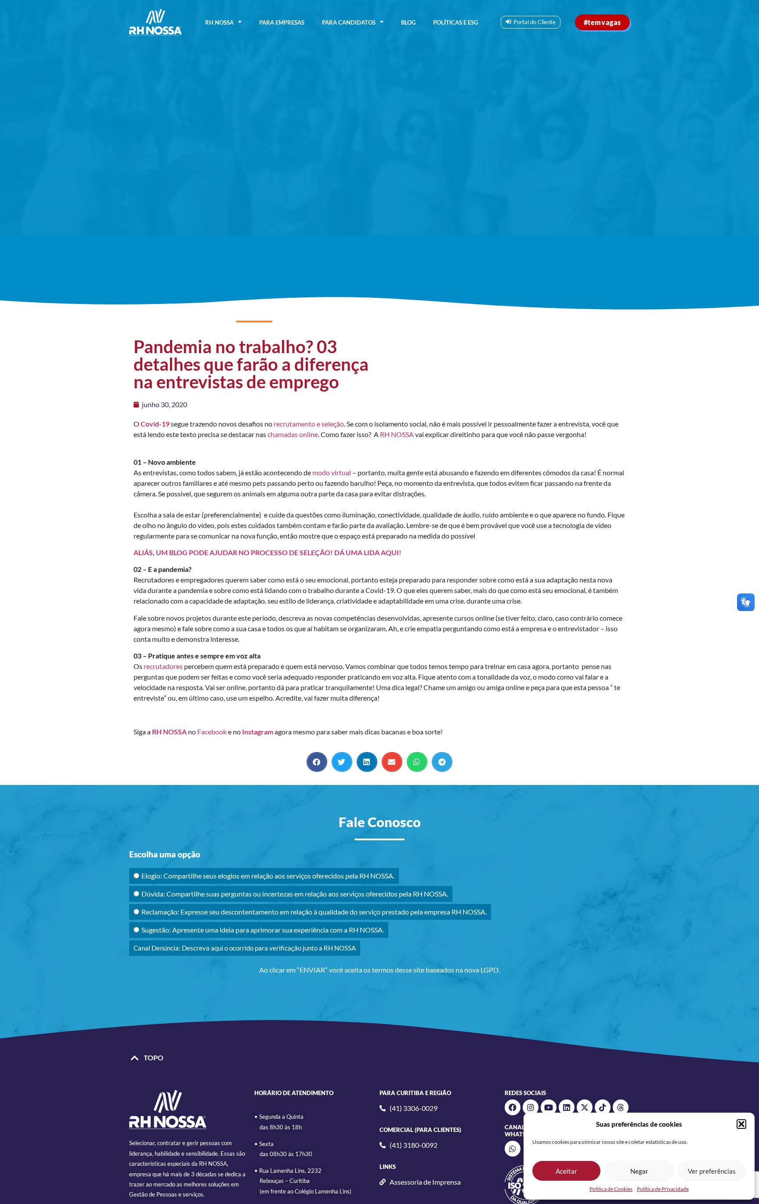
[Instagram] (531, 1107)
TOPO (153, 1057)
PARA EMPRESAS (281, 22)
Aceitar (566, 1171)
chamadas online (292, 434)
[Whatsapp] (512, 1149)
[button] (741, 1124)
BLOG (408, 22)
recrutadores (163, 666)
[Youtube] (549, 1107)
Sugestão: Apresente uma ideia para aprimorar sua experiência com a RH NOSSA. (262, 930)
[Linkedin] (567, 1107)
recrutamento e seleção (309, 423)
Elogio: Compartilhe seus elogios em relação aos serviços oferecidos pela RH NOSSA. (267, 875)
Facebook (212, 731)
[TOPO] (134, 1058)
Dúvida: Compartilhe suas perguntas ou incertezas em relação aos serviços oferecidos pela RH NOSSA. (294, 893)
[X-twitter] (585, 1107)
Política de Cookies (610, 1189)
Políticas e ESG (455, 22)
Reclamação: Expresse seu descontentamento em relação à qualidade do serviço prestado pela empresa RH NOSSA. (314, 912)
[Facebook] (512, 1107)
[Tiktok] (603, 1107)
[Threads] (621, 1107)
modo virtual (331, 472)
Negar (639, 1171)
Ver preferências (712, 1171)
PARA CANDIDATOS (349, 22)
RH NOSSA (219, 22)
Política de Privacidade (663, 1189)
